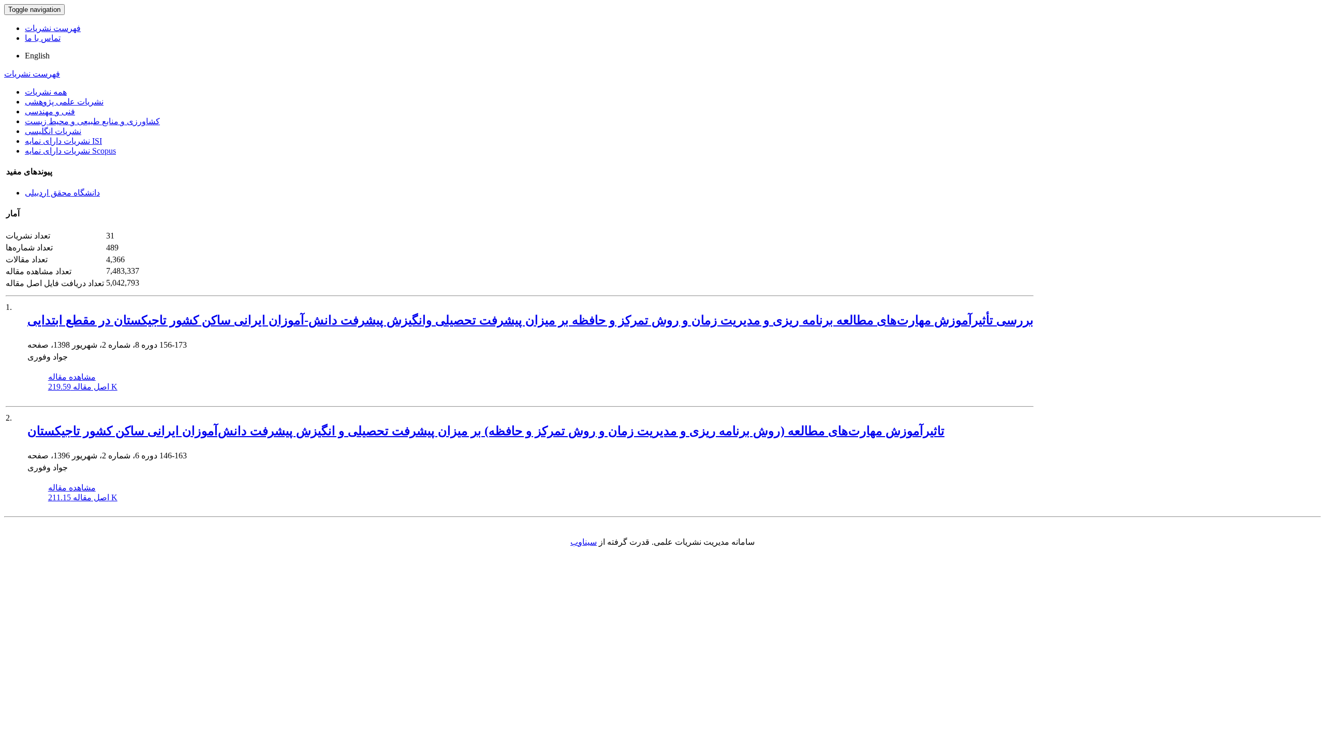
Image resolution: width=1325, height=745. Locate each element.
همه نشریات (46, 91)
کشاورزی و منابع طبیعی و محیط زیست (92, 121)
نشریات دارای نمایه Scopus (70, 150)
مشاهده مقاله (72, 377)
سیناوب (583, 542)
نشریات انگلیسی (53, 131)
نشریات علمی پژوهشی (64, 101)
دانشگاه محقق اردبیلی (62, 192)
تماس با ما (43, 38)
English (37, 55)
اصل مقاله (82, 386)
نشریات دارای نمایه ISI (63, 141)
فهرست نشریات (53, 28)
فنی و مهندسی (50, 111)
